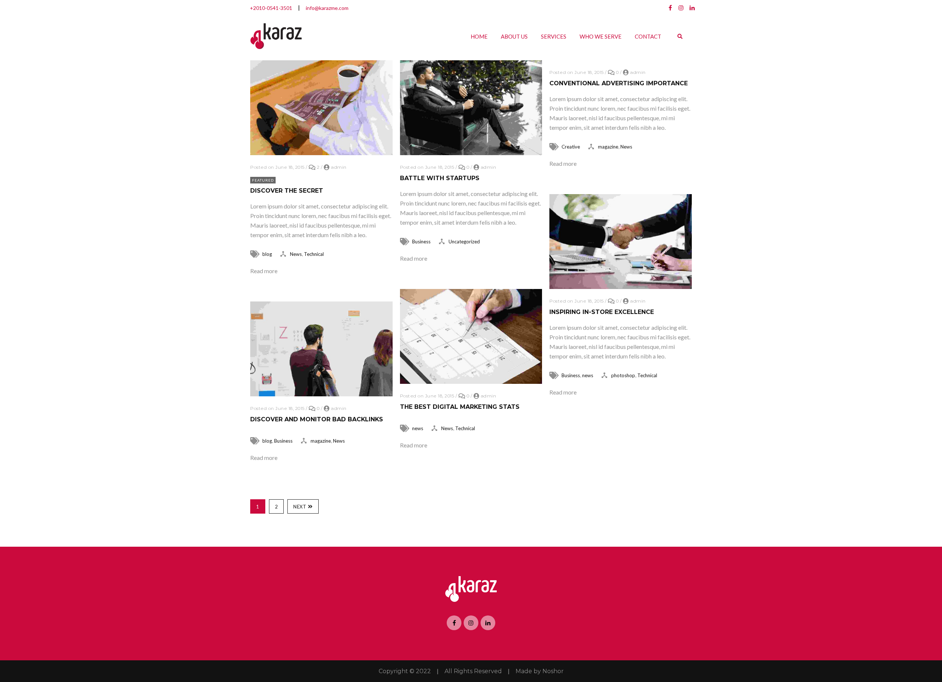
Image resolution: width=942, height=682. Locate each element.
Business (421, 241)
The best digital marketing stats (460, 406)
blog (267, 254)
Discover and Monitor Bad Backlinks (316, 419)
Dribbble (681, 7)
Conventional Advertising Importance (618, 83)
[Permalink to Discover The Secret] (321, 152)
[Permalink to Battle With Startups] (471, 152)
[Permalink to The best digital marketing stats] (471, 381)
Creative (571, 147)
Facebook (670, 7)
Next (299, 507)
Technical (314, 254)
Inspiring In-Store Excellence (601, 311)
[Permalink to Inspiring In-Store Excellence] (620, 286)
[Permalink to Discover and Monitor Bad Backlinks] (321, 393)
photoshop (623, 375)
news (587, 375)
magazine (608, 147)
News (296, 254)
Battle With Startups (439, 178)
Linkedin (692, 7)
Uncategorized (464, 241)
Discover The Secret (286, 190)
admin (339, 167)
